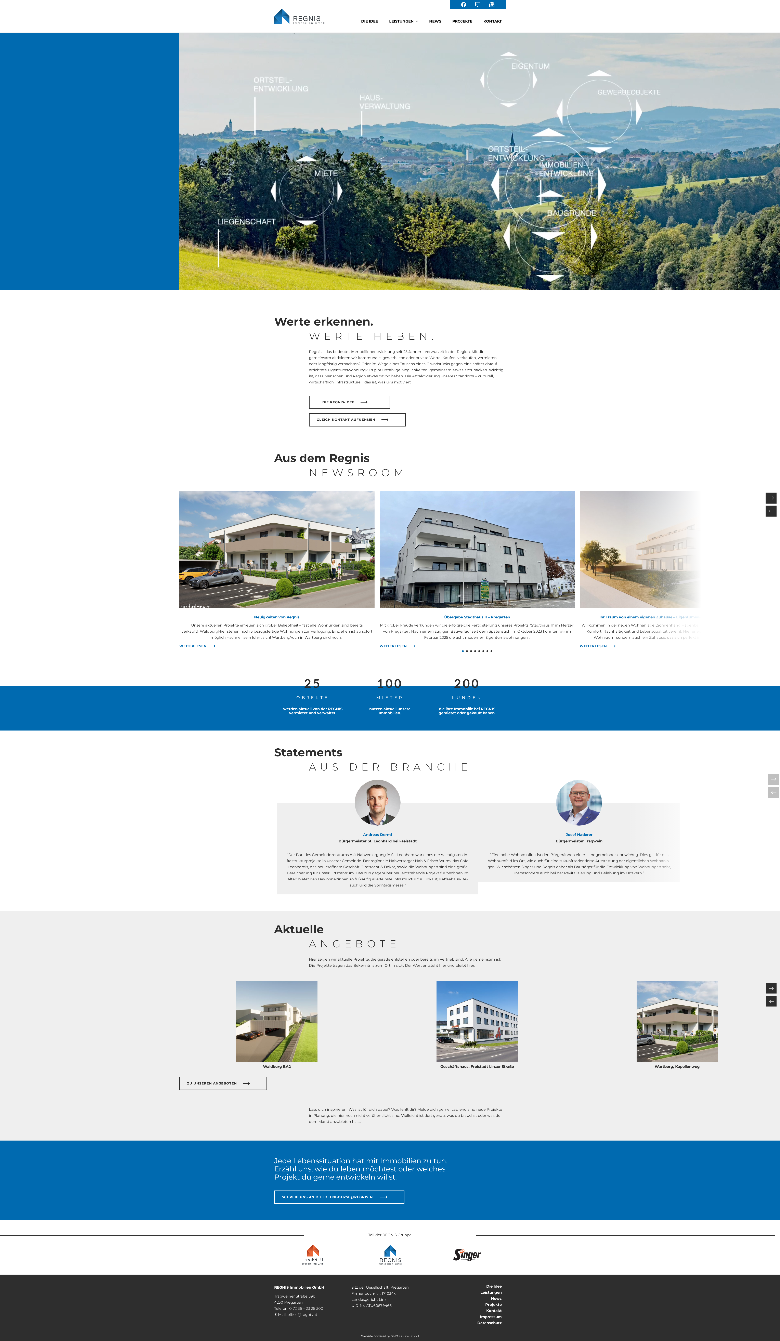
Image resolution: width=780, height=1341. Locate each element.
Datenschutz (489, 1323)
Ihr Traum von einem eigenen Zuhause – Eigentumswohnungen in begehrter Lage (677, 617)
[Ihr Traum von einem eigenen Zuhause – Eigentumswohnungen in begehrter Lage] (677, 549)
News (435, 21)
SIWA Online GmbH (405, 1336)
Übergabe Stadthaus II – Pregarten (477, 617)
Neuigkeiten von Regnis (277, 617)
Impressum (491, 1317)
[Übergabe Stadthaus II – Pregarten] (477, 549)
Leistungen (401, 21)
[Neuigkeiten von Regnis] (276, 549)
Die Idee (369, 21)
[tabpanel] (377, 848)
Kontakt (492, 21)
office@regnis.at (302, 1314)
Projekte (462, 21)
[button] (463, 651)
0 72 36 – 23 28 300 (306, 1308)
